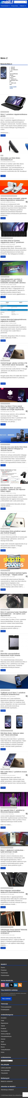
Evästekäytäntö (5, 1009)
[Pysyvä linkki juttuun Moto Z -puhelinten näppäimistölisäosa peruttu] (14, 103)
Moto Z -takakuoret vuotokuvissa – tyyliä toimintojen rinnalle (12, 851)
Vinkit (2, 1020)
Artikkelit (22, 6)
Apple (2, 1041)
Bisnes (8, 485)
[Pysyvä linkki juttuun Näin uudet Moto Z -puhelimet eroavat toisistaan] (14, 760)
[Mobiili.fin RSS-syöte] (20, 985)
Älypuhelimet (3, 111)
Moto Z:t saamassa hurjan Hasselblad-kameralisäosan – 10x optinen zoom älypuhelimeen (14, 613)
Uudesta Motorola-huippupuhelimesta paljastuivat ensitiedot (13, 320)
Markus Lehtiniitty (13, 284)
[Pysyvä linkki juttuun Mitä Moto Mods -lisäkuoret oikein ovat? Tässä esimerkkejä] (14, 722)
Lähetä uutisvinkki (6, 1067)
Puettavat (3, 1028)
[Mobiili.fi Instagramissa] (3, 985)
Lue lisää (3, 135)
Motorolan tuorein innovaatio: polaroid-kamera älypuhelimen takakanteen (14, 199)
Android (8, 195)
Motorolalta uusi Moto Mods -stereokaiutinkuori (11, 159)
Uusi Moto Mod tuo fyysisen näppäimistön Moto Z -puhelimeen (12, 241)
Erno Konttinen (12, 161)
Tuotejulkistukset (14, 195)
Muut (7, 111)
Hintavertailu (14, 6)
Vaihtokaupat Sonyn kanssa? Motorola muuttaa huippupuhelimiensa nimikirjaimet (14, 931)
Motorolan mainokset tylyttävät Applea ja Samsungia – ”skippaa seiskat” (14, 574)
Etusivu (3, 967)
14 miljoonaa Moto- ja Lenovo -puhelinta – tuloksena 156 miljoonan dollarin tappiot (13, 489)
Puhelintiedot (5, 6)
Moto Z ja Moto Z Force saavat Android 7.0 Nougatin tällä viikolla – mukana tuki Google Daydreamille (13, 407)
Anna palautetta (5, 1070)
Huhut (8, 276)
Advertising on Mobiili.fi (7, 1089)
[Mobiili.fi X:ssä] (11, 985)
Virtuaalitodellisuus (6, 1036)
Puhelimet (3, 970)
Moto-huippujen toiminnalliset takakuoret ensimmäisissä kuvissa (12, 891)
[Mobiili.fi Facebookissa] (7, 985)
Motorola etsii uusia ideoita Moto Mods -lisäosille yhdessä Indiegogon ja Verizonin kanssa (14, 448)
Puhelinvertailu (5, 975)
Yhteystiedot (4, 1073)
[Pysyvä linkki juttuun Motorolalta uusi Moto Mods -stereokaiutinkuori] (14, 147)
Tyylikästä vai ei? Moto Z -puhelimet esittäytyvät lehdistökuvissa (13, 693)
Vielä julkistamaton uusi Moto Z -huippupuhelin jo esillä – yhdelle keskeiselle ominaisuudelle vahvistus (13, 280)
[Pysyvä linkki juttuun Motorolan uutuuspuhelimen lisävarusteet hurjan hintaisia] (14, 642)
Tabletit (3, 1026)
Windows (3, 1044)
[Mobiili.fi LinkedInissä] (16, 985)
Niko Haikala (11, 813)
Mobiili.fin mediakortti (7, 1081)
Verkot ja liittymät (5, 1033)
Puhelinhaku (4, 972)
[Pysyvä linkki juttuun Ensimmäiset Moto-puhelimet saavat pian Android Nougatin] (14, 520)
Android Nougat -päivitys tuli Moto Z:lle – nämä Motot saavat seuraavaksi (14, 364)
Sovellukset (4, 1031)
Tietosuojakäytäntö (6, 1007)
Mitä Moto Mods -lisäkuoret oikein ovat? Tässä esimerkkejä (12, 734)
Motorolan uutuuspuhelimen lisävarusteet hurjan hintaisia (10, 654)
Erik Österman (12, 202)
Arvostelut (3, 1018)
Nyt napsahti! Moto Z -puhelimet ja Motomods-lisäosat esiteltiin (12, 811)
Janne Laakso (12, 411)
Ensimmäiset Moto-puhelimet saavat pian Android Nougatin (13, 532)
